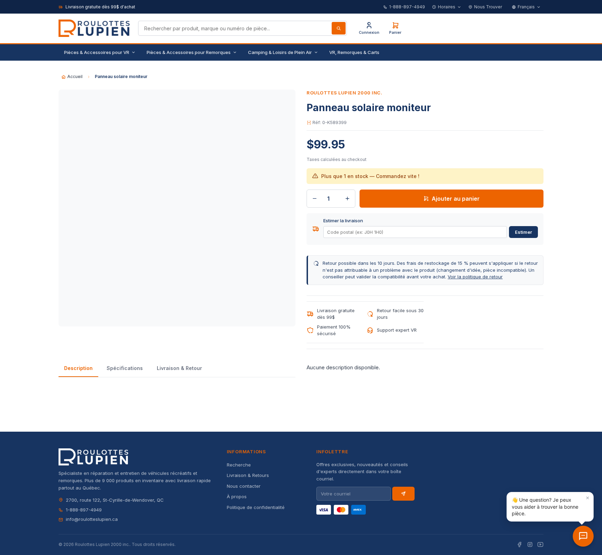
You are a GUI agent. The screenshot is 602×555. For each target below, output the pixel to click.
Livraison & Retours (248, 475)
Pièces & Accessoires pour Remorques (189, 52)
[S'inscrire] (403, 494)
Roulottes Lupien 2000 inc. (345, 92)
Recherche (239, 465)
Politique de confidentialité (256, 507)
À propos (237, 496)
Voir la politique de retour (475, 276)
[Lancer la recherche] (339, 28)
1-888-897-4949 (407, 6)
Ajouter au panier (456, 198)
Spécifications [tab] (125, 368)
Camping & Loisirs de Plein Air (280, 52)
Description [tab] (78, 368)
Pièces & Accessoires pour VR (96, 52)
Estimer (523, 232)
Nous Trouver (488, 6)
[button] (550, 507)
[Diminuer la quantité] (314, 198)
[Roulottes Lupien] (583, 536)
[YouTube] (540, 544)
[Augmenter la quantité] (347, 198)
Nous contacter (244, 486)
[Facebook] (519, 544)
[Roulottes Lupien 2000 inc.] (94, 28)
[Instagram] (530, 544)
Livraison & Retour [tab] (179, 368)
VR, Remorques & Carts (354, 52)
